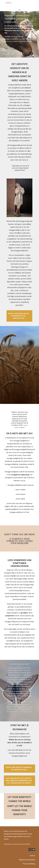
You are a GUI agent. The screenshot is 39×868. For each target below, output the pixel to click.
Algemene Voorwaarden (27, 860)
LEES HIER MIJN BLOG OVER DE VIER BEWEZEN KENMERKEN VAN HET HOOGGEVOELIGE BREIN (18, 781)
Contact (32, 856)
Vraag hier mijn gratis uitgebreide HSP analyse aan (18, 316)
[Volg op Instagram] (33, 849)
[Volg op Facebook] (30, 849)
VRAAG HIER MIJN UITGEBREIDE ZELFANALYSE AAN (19, 769)
